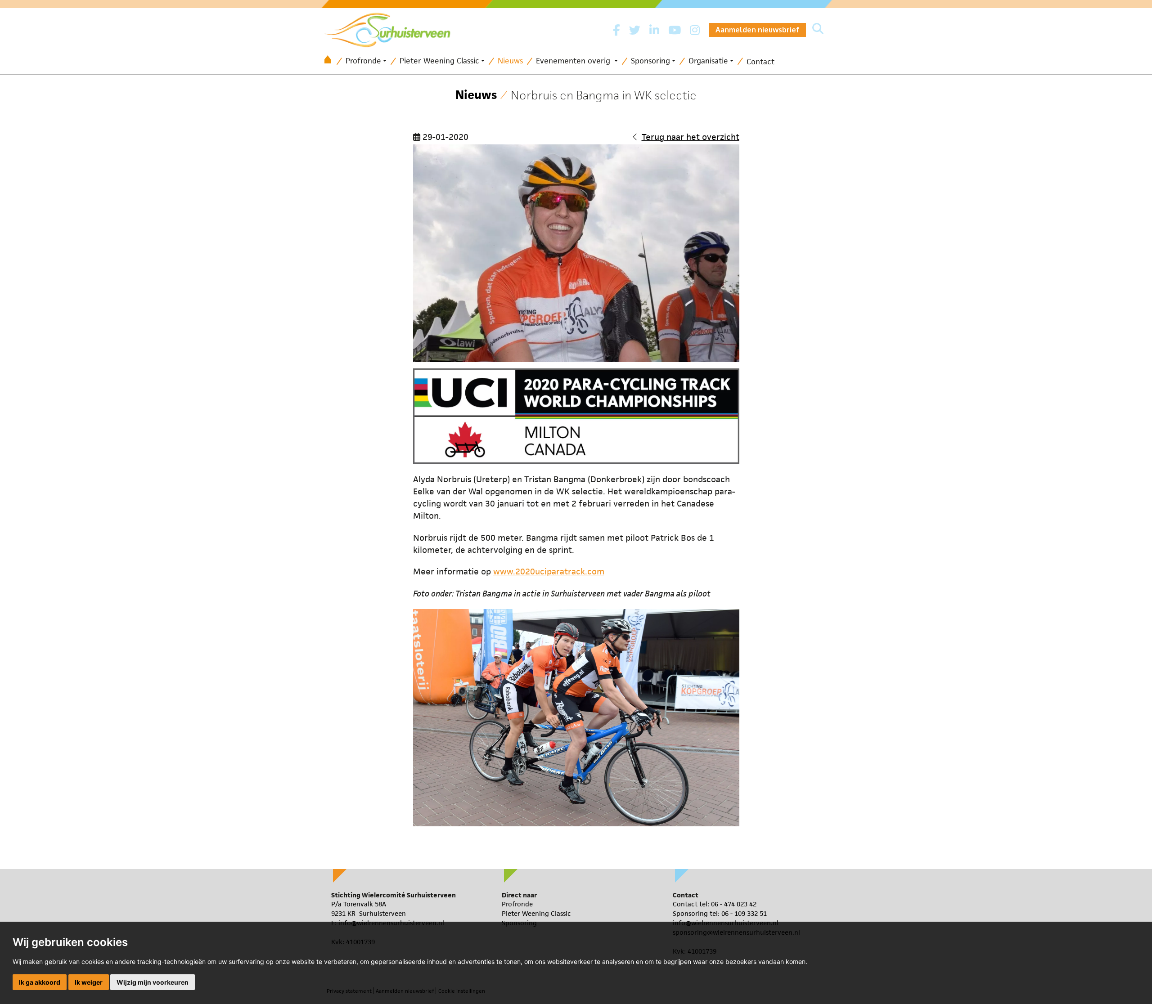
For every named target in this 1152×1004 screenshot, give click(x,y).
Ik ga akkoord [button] (39, 982)
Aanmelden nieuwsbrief (757, 29)
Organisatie (708, 61)
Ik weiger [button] (89, 982)
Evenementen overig (574, 61)
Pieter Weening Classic (439, 61)
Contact (760, 62)
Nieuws (510, 61)
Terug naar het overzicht (690, 137)
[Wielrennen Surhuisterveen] (391, 27)
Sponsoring (650, 61)
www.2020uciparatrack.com (548, 571)
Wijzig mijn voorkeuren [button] (153, 982)
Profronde (363, 61)
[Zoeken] (818, 29)
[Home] (330, 61)
